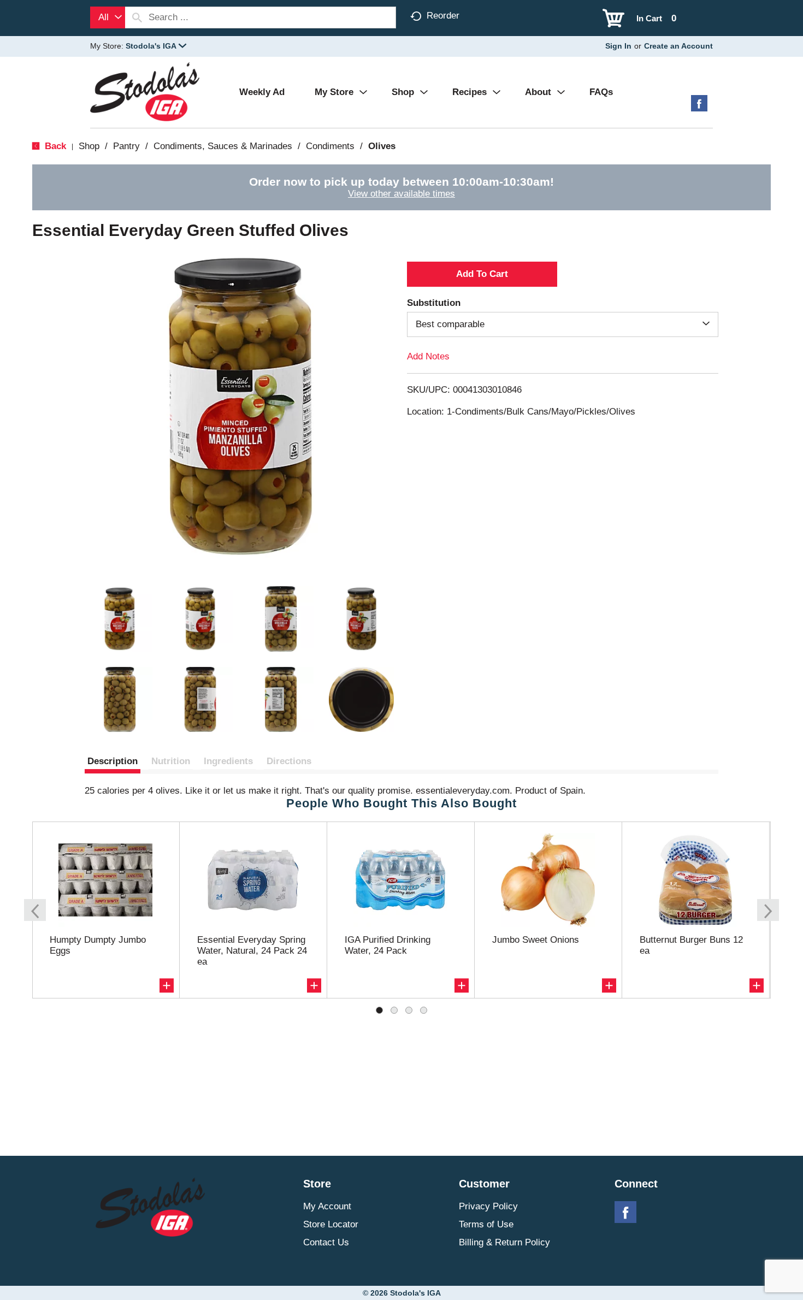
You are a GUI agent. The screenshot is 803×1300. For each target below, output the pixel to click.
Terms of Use (486, 1224)
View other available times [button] (401, 193)
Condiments (330, 146)
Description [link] (112, 761)
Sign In (618, 46)
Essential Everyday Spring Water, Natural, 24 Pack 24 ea (252, 951)
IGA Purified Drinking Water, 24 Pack (387, 945)
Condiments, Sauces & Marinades (222, 146)
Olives (381, 146)
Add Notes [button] (428, 356)
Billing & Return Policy (504, 1242)
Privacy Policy (488, 1206)
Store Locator (330, 1224)
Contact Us (326, 1242)
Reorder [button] (443, 15)
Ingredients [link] (228, 761)
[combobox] (107, 17)
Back (54, 146)
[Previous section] (35, 910)
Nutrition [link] (170, 761)
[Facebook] (699, 107)
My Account (327, 1206)
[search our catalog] (137, 17)
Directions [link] (289, 761)
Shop (89, 146)
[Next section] (768, 910)
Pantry (126, 146)
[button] (156, 46)
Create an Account (678, 46)
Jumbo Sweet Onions (535, 940)
